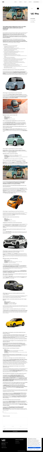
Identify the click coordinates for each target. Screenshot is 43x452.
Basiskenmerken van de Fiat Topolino (9, 50)
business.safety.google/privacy (36, 445)
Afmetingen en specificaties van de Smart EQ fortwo (11, 52)
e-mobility (31, 21)
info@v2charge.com (4, 447)
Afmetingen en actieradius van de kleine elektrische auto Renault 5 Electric (14, 61)
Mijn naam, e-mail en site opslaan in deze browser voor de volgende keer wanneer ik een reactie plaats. (15, 429)
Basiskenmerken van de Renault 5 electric (10, 63)
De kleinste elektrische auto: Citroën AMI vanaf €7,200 (10, 45)
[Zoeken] (38, 8)
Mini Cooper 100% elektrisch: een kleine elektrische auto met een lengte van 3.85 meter (14, 58)
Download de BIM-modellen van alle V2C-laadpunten (10, 413)
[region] (34, 444)
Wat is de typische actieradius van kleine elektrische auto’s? (12, 65)
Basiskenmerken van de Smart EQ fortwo (9, 53)
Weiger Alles (31, 449)
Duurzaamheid (32, 20)
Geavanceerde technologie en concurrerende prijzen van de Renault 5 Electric (14, 62)
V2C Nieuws (32, 22)
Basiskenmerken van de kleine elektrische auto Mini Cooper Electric (13, 60)
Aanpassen (37, 449)
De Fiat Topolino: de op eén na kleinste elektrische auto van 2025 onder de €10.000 (14, 48)
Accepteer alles (34, 447)
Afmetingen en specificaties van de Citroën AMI (10, 46)
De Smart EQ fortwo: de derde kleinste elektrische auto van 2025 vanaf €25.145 (13, 51)
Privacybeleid (17, 441)
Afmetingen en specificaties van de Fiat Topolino (10, 49)
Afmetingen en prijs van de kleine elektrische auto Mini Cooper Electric (13, 59)
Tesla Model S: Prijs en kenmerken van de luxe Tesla (10, 412)
